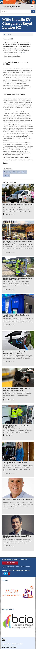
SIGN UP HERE (10, 563)
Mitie (14, 172)
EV (9, 83)
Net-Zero (23, 172)
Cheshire (6, 175)
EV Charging (7, 172)
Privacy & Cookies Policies (9, 647)
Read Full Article (9, 214)
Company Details (6, 644)
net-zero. (23, 52)
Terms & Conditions (17, 644)
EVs (18, 172)
